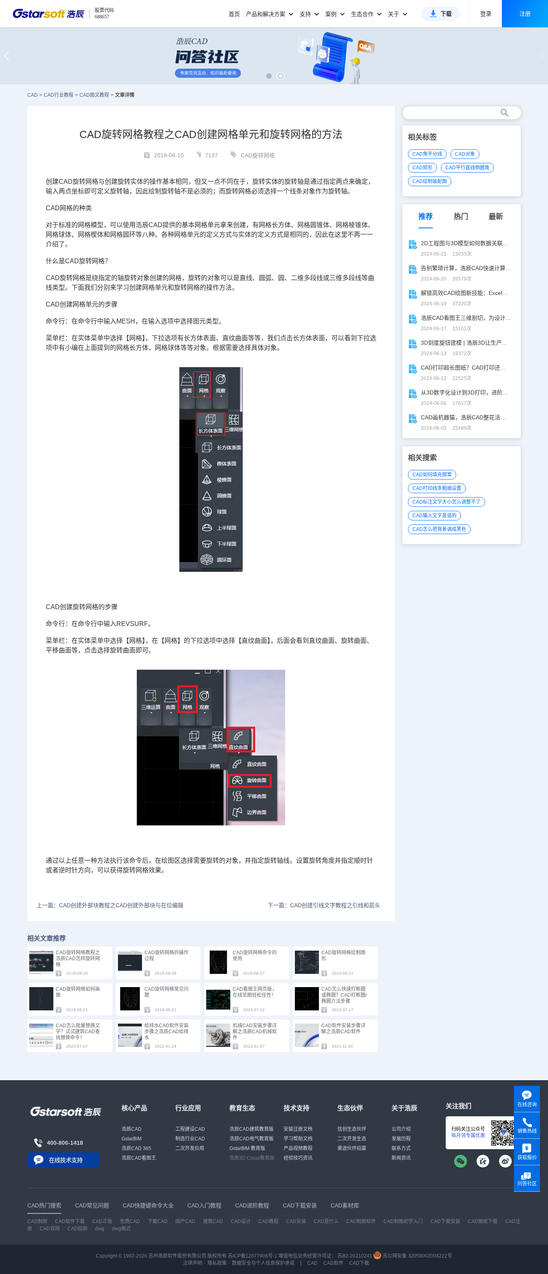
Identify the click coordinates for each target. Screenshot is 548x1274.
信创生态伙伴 (351, 1129)
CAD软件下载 (70, 1221)
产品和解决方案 (266, 14)
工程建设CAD (190, 1129)
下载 (446, 13)
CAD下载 (359, 1263)
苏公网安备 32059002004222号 (417, 1256)
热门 (461, 217)
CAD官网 (50, 1228)
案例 (331, 14)
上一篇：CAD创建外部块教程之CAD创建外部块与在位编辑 (110, 905)
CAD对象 (465, 154)
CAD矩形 (422, 168)
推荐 (425, 217)
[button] (269, 76)
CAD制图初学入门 (403, 1221)
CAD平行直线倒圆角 (467, 168)
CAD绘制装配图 (429, 181)
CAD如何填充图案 (432, 474)
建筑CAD (213, 1221)
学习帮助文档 (298, 1139)
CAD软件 (333, 1263)
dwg (99, 1228)
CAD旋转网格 (258, 155)
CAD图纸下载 (482, 1221)
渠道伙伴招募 (351, 1148)
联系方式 (401, 1148)
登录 (485, 13)
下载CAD (158, 1221)
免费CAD (130, 1221)
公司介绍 (401, 1129)
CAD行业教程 (58, 95)
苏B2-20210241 (354, 1256)
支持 (306, 14)
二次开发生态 (351, 1139)
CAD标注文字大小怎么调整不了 (446, 502)
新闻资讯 (401, 1158)
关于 (394, 14)
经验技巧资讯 (298, 1158)
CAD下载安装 (445, 1221)
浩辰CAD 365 (136, 1148)
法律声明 (192, 1263)
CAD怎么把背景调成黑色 (439, 529)
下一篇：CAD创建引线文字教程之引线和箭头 (324, 905)
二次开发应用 (189, 1148)
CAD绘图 (77, 1228)
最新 (496, 217)
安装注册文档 (298, 1129)
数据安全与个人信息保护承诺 (263, 1263)
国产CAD (185, 1221)
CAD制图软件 (361, 1221)
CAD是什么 (326, 1221)
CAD (32, 95)
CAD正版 (102, 1221)
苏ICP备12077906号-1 (252, 1256)
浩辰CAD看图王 (139, 1158)
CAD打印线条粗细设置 (436, 488)
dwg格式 (121, 1228)
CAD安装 (296, 1221)
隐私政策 (217, 1263)
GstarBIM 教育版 (247, 1148)
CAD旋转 (72, 181)
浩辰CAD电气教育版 (251, 1139)
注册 (525, 13)
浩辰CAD (132, 1129)
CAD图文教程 (94, 95)
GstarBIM (132, 1139)
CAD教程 (268, 1221)
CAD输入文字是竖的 (434, 515)
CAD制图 (37, 1221)
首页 (234, 14)
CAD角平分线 (427, 154)
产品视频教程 (298, 1148)
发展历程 (401, 1139)
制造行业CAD (190, 1139)
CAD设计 (241, 1221)
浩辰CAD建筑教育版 (251, 1129)
